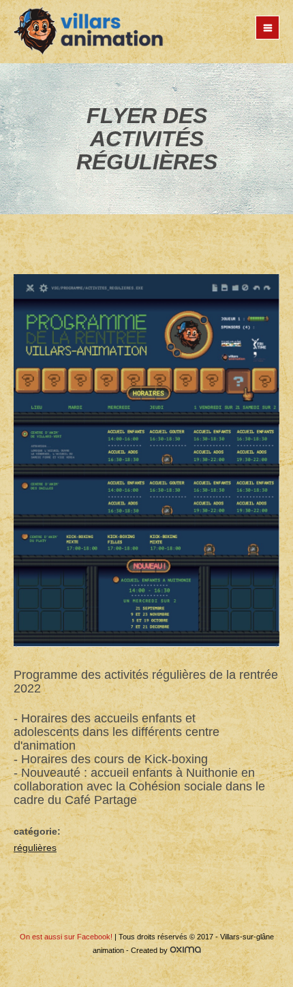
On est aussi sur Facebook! (66, 937)
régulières (35, 847)
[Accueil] (89, 31)
